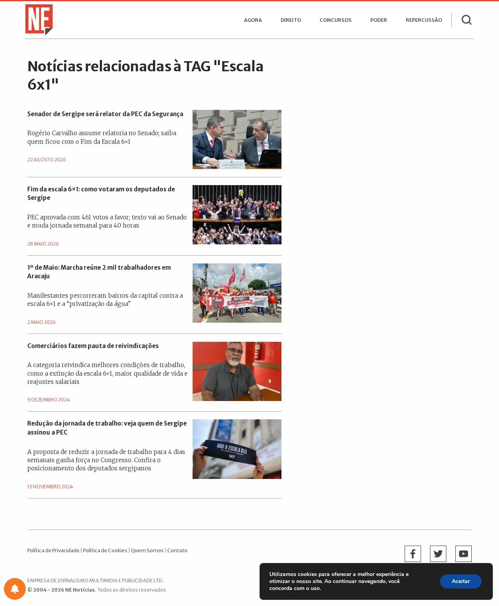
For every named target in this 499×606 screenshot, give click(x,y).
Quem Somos (147, 550)
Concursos (336, 20)
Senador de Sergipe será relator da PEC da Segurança (105, 114)
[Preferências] (15, 589)
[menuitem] (253, 20)
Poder (378, 20)
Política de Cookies (105, 550)
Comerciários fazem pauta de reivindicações (93, 346)
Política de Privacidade (53, 550)
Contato (177, 550)
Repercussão (424, 20)
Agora (253, 20)
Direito (291, 20)
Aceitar (461, 581)
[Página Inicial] (37, 19)
